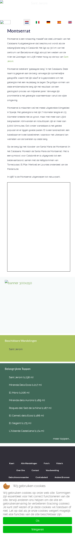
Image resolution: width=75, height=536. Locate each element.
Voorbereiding (52, 470)
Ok (37, 520)
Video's (59, 463)
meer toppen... (61, 438)
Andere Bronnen (62, 477)
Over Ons (20, 470)
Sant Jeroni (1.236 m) (21, 377)
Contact (35, 470)
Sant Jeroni (65, 13)
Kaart (11, 463)
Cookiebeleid (42, 477)
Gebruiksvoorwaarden (19, 477)
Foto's (46, 463)
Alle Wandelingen (29, 463)
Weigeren (37, 529)
